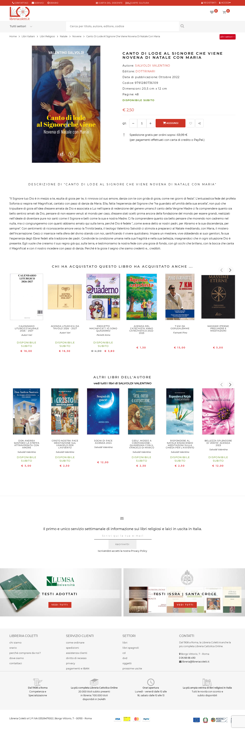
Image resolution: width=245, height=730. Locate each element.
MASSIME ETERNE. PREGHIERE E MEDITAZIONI (218, 328)
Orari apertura (151, 687)
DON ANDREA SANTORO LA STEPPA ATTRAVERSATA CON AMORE (26, 444)
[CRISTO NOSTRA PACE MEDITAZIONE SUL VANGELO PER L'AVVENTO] (65, 412)
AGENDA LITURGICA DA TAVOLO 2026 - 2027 (65, 327)
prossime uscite (132, 668)
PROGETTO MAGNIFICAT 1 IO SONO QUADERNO (103, 328)
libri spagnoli (130, 647)
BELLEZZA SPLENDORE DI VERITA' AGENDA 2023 (218, 443)
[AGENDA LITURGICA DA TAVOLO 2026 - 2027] (65, 298)
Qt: (124, 123)
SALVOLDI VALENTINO (135, 383)
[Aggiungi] (150, 123)
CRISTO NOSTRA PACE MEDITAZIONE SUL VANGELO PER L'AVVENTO (65, 444)
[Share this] (199, 123)
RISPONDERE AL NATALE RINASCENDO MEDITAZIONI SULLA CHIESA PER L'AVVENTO (180, 444)
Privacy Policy (139, 550)
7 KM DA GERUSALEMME (180, 327)
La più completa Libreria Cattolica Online (94, 687)
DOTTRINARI (145, 71)
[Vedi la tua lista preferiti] (212, 12)
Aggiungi (172, 123)
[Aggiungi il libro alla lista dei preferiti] (190, 123)
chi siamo (15, 642)
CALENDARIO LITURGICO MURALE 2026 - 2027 (27, 328)
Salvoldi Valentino (26, 452)
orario (54, 3)
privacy (70, 663)
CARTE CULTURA (139, 3)
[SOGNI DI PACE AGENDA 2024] (103, 412)
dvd (124, 658)
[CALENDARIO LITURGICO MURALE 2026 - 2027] (26, 298)
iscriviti (122, 544)
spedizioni (72, 647)
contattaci (15, 663)
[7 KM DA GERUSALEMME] (180, 298)
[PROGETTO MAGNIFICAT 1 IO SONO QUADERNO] (103, 298)
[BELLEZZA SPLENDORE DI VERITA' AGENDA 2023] (218, 412)
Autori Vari (26, 335)
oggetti (127, 663)
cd (124, 652)
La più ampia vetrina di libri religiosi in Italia (207, 687)
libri (124, 642)
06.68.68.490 (188, 657)
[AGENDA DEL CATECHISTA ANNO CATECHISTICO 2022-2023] (141, 298)
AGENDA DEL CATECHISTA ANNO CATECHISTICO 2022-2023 (141, 329)
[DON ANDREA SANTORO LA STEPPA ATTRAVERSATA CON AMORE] (26, 412)
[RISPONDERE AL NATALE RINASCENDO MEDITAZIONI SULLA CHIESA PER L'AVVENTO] (180, 412)
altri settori (226, 36)
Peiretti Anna (103, 335)
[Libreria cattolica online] (20, 14)
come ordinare (75, 642)
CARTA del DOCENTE (110, 3)
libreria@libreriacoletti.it (195, 661)
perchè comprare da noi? (25, 652)
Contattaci (21, 3)
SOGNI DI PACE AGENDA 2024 (103, 441)
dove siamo (16, 658)
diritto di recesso (76, 658)
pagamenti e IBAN (77, 668)
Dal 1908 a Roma (37, 687)
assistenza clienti (76, 652)
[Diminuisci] (133, 123)
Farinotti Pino (180, 332)
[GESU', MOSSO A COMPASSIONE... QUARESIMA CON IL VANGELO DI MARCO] (141, 412)
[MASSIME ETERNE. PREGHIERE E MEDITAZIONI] (218, 298)
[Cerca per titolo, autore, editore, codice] (207, 25)
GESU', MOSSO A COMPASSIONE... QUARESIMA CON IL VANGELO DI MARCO (141, 444)
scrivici (39, 3)
